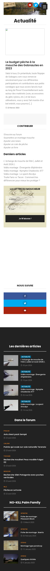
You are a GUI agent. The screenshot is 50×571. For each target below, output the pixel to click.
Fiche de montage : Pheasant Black (29, 517)
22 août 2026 (11, 494)
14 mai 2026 (27, 410)
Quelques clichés (28, 559)
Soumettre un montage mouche (19, 137)
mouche (7, 471)
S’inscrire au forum (13, 134)
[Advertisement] (25, 256)
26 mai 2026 (27, 395)
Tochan (7, 456)
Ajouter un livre (11, 147)
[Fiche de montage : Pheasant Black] (11, 516)
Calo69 (6, 443)
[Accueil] (25, 8)
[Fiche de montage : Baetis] (11, 531)
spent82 (24, 513)
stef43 (23, 542)
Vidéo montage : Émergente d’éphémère (23, 167)
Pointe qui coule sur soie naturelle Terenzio (25, 447)
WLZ (5, 487)
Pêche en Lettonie (12, 490)
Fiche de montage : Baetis (32, 532)
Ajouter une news (12, 141)
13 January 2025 (29, 549)
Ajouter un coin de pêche (16, 144)
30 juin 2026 (27, 365)
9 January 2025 (29, 563)
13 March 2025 (28, 522)
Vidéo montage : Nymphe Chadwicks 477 (23, 171)
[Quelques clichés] (11, 558)
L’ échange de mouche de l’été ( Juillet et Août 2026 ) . (33, 360)
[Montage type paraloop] (11, 545)
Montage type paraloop (31, 546)
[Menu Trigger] (44, 7)
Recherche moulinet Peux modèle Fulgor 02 (23, 461)
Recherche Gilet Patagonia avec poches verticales (24, 476)
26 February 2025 (29, 536)
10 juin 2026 (27, 380)
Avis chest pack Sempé (15, 434)
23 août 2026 (11, 438)
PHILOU (6, 431)
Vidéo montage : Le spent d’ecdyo (20, 174)
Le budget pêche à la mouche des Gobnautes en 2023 (24, 65)
